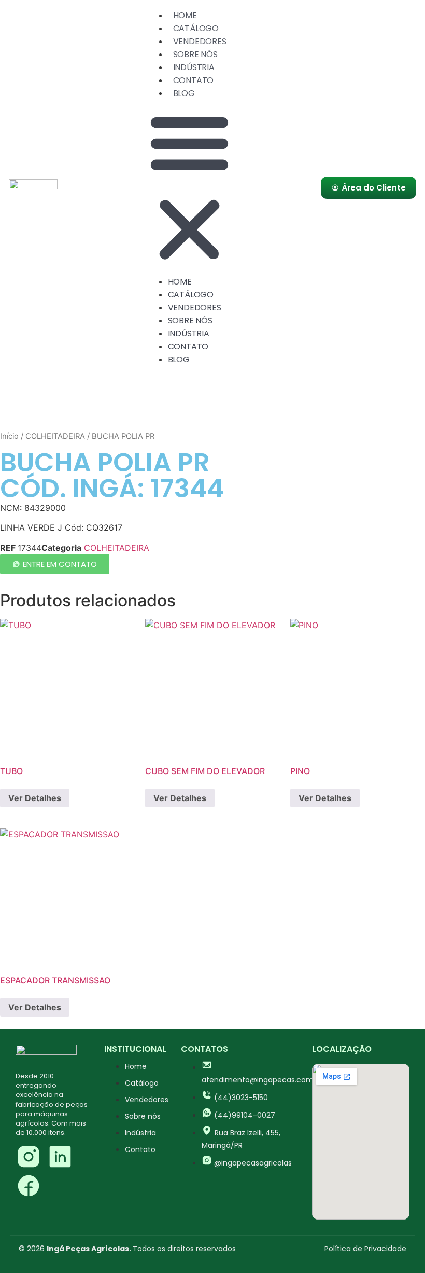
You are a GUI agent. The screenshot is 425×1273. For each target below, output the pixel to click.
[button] (189, 187)
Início (9, 436)
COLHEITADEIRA (55, 436)
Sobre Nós (195, 54)
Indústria (194, 67)
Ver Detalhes (34, 798)
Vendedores (199, 41)
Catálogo (196, 28)
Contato (193, 80)
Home (185, 15)
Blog (184, 93)
